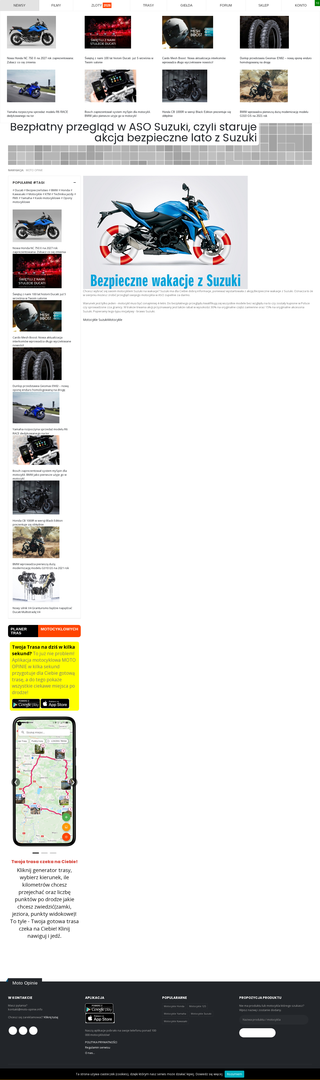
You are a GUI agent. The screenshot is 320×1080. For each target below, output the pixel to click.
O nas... (90, 1053)
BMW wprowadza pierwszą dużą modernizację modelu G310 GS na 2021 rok (41, 566)
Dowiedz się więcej (208, 1074)
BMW (243, 108)
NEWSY (19, 5)
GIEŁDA (186, 5)
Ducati (89, 54)
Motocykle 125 (197, 1006)
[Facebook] (12, 1030)
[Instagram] (33, 1030)
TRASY (148, 5)
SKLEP (263, 5)
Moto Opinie (34, 170)
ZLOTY (101, 5)
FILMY (56, 5)
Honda (11, 54)
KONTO (301, 5)
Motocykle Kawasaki (175, 1021)
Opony (244, 54)
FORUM (226, 5)
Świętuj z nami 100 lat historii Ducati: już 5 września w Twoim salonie (39, 296)
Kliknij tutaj (51, 1017)
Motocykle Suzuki (95, 320)
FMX (15, 198)
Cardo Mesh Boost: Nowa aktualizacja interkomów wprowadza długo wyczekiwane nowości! (42, 341)
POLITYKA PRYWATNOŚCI (101, 1042)
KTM (48, 194)
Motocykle (91, 108)
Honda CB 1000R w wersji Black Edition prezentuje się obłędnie (38, 522)
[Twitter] (23, 1030)
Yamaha (12, 108)
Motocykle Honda (174, 1006)
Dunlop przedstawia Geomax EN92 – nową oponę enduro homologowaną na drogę (41, 388)
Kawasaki (19, 194)
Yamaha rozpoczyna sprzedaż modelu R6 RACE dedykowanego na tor (40, 431)
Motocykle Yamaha (175, 1013)
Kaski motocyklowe (47, 198)
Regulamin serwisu (97, 1047)
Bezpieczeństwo (37, 190)
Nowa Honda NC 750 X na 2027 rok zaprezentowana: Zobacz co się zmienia (39, 250)
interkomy (168, 54)
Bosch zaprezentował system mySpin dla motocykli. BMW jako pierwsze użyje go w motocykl (40, 475)
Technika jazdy (64, 194)
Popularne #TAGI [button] (28, 182)
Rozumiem (234, 1074)
